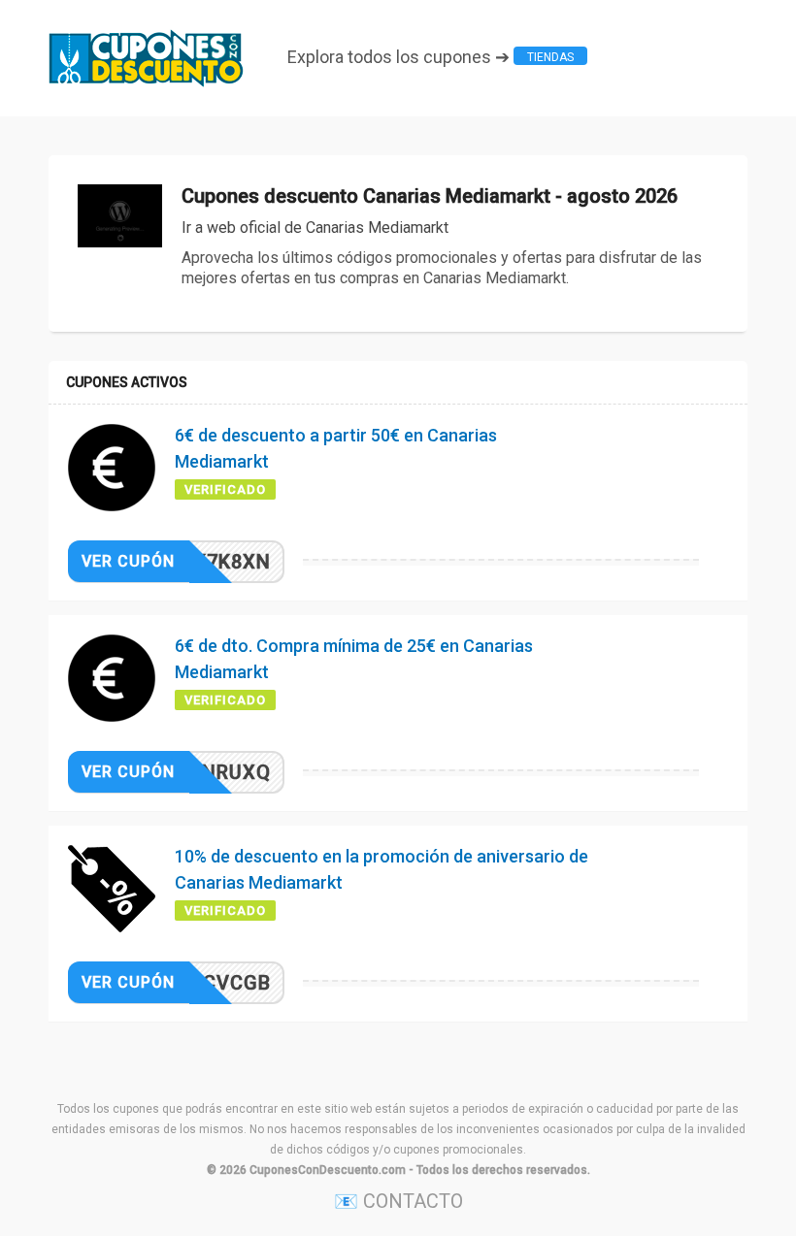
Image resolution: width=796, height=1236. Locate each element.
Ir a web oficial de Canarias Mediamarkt (315, 227)
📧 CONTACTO (398, 1201)
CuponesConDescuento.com (327, 1170)
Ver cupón (128, 561)
